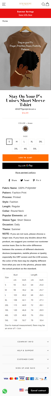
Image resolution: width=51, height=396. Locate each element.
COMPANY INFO (25, 342)
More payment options (25, 172)
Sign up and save (25, 368)
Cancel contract (38, 390)
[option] (25, 13)
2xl (40, 141)
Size (25, 136)
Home (5, 21)
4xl (25, 148)
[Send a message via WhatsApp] (4, 391)
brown (25, 128)
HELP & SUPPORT (25, 350)
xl (32, 141)
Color (25, 123)
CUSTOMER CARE (25, 359)
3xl (16, 148)
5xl (35, 148)
